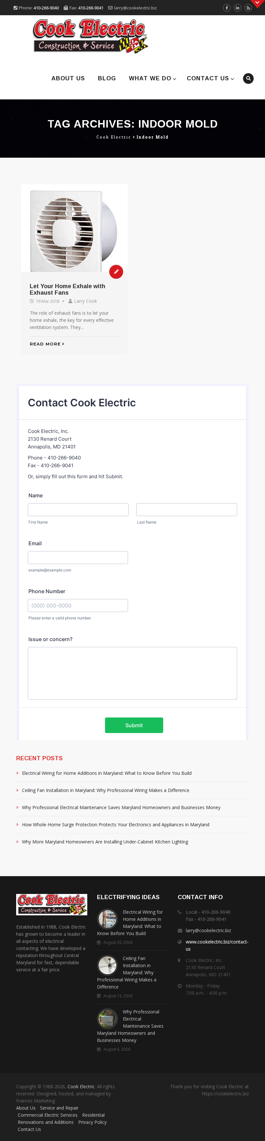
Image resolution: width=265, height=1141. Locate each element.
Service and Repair (59, 1108)
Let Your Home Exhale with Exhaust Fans (67, 289)
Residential (93, 1115)
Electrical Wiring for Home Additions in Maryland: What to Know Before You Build (107, 773)
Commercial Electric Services (48, 1115)
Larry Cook (85, 301)
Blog (107, 78)
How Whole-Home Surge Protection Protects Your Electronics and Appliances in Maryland (115, 824)
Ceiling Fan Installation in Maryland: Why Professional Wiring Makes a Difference (105, 790)
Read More (45, 343)
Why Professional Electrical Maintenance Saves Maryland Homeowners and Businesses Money (121, 807)
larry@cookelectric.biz (135, 8)
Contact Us (208, 78)
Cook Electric (81, 1086)
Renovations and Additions (46, 1122)
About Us (68, 78)
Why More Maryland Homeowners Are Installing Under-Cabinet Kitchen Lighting (105, 842)
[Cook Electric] (81, 36)
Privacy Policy (92, 1122)
